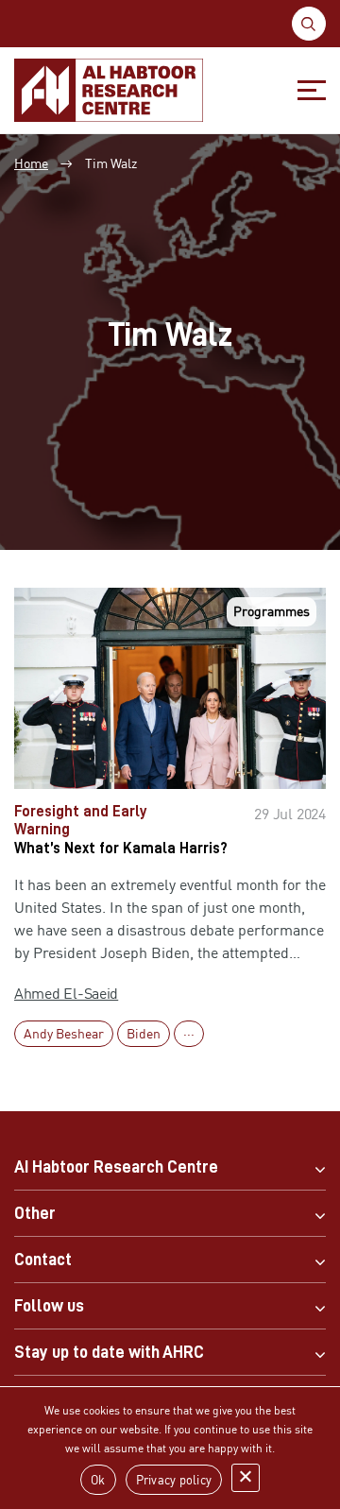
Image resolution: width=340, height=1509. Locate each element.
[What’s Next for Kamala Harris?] (170, 688)
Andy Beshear (64, 1033)
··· (189, 1033)
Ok (98, 1479)
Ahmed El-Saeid (66, 993)
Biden (144, 1033)
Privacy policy (174, 1479)
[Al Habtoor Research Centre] (108, 90)
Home (31, 163)
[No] (245, 1478)
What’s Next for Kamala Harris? (121, 848)
